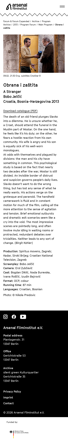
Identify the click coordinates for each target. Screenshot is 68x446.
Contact (8, 403)
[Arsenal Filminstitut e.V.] (16, 6)
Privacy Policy (12, 391)
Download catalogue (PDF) (20, 111)
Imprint (8, 397)
